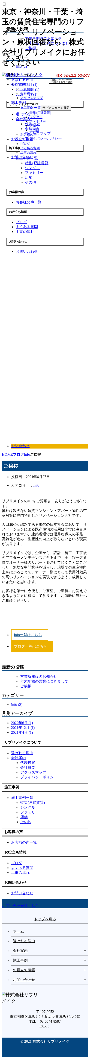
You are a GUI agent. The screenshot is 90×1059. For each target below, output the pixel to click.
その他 (34, 130)
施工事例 (18, 102)
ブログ (25, 144)
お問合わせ (20, 446)
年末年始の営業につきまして (44, 681)
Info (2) (16, 705)
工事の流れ (28, 152)
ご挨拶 (25, 686)
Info (36, 485)
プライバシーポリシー (38, 777)
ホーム (18, 931)
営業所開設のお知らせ (38, 676)
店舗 (33, 126)
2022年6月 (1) (22, 723)
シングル (36, 117)
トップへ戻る (45, 919)
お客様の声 (28, 134)
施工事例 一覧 (30, 107)
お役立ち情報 (22, 139)
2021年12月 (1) (23, 728)
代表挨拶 (26, 89)
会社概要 (26, 93)
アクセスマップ (31, 98)
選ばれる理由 (22, 80)
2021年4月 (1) (22, 732)
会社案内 (18, 84)
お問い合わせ (22, 157)
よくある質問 (30, 148)
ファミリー (38, 121)
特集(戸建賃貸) (40, 112)
